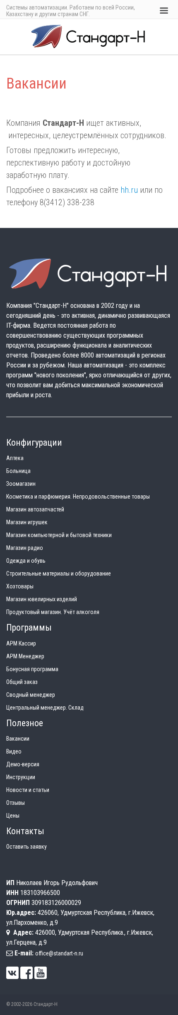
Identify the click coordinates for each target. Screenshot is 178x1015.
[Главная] (89, 36)
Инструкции (20, 777)
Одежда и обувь (26, 560)
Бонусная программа (32, 669)
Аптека (15, 458)
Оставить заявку (26, 846)
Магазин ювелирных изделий (41, 599)
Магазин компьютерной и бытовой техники (59, 535)
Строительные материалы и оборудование (58, 573)
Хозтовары (20, 586)
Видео (14, 751)
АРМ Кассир (21, 643)
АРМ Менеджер (25, 656)
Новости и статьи (27, 790)
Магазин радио (24, 548)
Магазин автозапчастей (35, 509)
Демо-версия (22, 764)
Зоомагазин (21, 483)
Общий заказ (22, 682)
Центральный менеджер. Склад (45, 707)
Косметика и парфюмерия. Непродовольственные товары (78, 496)
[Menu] (163, 11)
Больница (18, 471)
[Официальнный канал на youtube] (40, 973)
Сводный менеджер (30, 694)
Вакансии (17, 738)
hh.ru (129, 190)
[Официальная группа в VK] (12, 973)
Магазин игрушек (27, 522)
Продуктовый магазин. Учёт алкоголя (52, 612)
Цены (12, 815)
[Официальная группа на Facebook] (26, 973)
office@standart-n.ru (59, 953)
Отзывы (15, 802)
